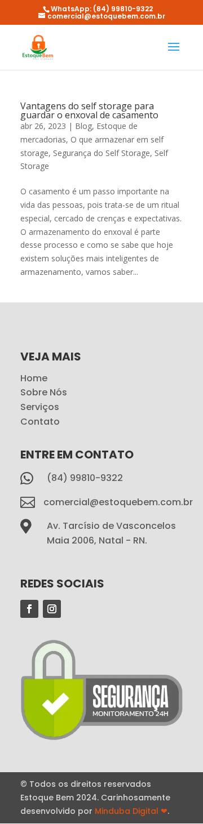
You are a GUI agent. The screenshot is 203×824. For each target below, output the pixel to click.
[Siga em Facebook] (29, 609)
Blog (83, 126)
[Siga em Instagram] (52, 609)
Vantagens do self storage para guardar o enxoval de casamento (89, 110)
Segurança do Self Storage (101, 153)
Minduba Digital (131, 811)
